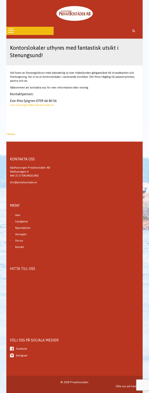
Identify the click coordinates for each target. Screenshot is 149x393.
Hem (17, 215)
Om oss (19, 240)
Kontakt (19, 247)
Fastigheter (21, 221)
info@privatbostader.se (23, 182)
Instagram (21, 355)
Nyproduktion (22, 227)
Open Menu (23, 30)
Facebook (21, 348)
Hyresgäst (21, 234)
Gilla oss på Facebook (129, 386)
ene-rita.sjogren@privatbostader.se (32, 104)
